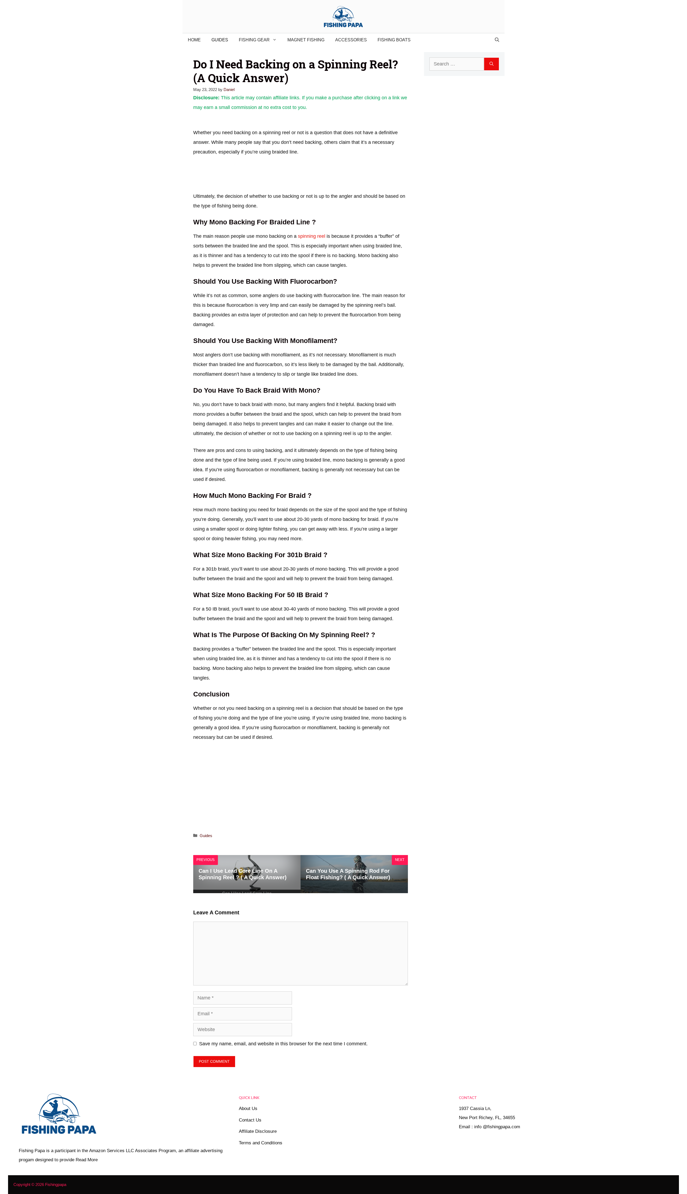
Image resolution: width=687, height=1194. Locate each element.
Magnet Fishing (305, 40)
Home (194, 40)
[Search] (491, 64)
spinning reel (311, 236)
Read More (87, 1159)
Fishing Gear (254, 40)
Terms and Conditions (260, 1142)
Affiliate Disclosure (258, 1131)
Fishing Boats (394, 40)
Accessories (351, 40)
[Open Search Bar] (497, 40)
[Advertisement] (291, 176)
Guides (219, 40)
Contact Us (250, 1120)
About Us (248, 1108)
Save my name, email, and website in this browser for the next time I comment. (283, 1043)
